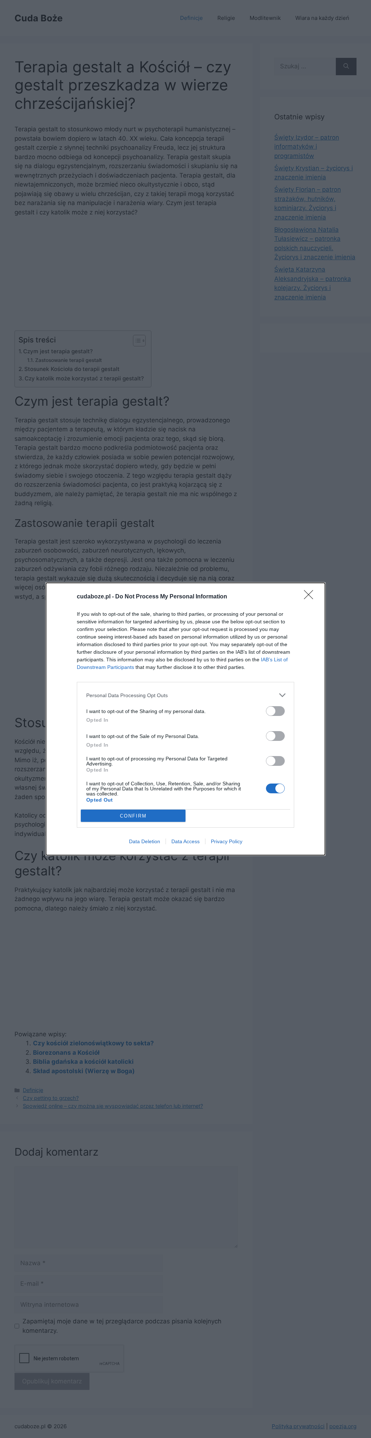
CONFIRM (133, 816)
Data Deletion (144, 841)
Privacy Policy (226, 841)
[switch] (275, 711)
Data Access (185, 841)
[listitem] (185, 695)
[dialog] (185, 719)
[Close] (311, 597)
